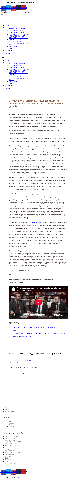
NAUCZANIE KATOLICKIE (12, 452)
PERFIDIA (8, 459)
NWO (6, 458)
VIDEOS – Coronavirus (20, 43)
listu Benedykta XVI (34, 222)
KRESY (11, 45)
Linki (10, 421)
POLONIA (7, 449)
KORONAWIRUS (15, 41)
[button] (38, 57)
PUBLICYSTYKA (15, 39)
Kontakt (7, 54)
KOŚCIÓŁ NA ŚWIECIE (17, 29)
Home (7, 25)
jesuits (26, 373)
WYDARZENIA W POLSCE (18, 38)
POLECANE (13, 46)
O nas (6, 52)
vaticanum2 (32, 373)
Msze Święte (12, 423)
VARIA (11, 48)
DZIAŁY (8, 27)
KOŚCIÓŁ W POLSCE (16, 32)
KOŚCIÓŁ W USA (15, 31)
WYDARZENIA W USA (17, 36)
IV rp (22, 373)
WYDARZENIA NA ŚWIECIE (19, 34)
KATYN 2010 (8, 456)
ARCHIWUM (9, 50)
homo (18, 373)
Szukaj (3, 12)
